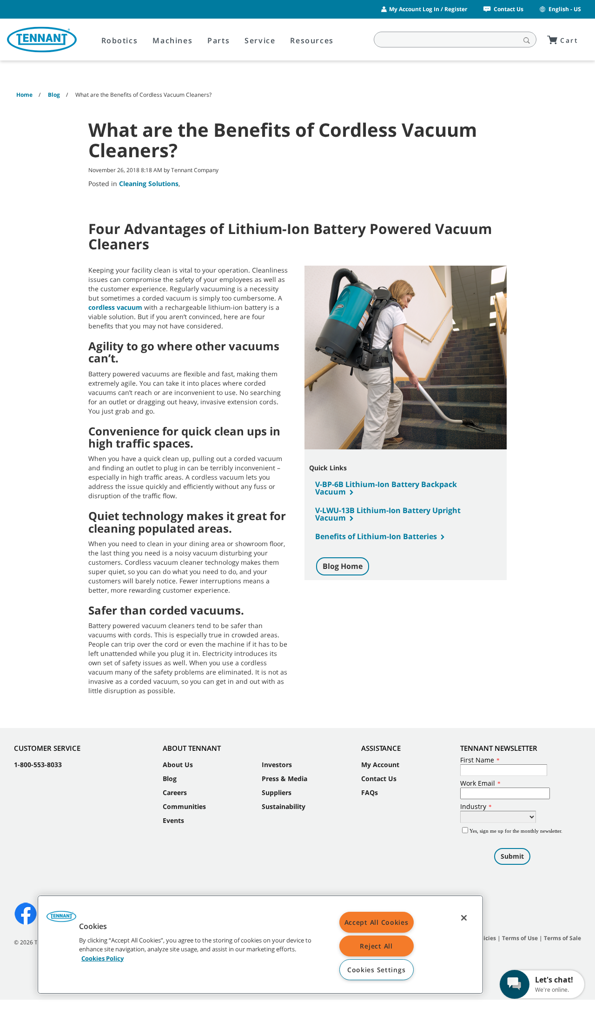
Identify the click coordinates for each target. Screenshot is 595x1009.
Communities (184, 806)
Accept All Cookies (376, 922)
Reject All (376, 946)
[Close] (464, 918)
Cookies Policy (102, 958)
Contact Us (508, 9)
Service (260, 40)
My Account (380, 764)
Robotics (119, 40)
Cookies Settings (376, 969)
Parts (218, 40)
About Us (178, 764)
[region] (260, 944)
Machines (172, 40)
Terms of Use (520, 938)
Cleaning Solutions (148, 183)
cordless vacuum (115, 307)
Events (173, 820)
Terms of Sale (562, 938)
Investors (277, 764)
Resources (311, 40)
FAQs (369, 792)
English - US (565, 9)
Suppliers (276, 792)
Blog (170, 778)
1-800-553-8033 (38, 764)
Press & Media (284, 778)
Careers (175, 792)
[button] (61, 920)
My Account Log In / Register (428, 9)
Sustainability (283, 806)
